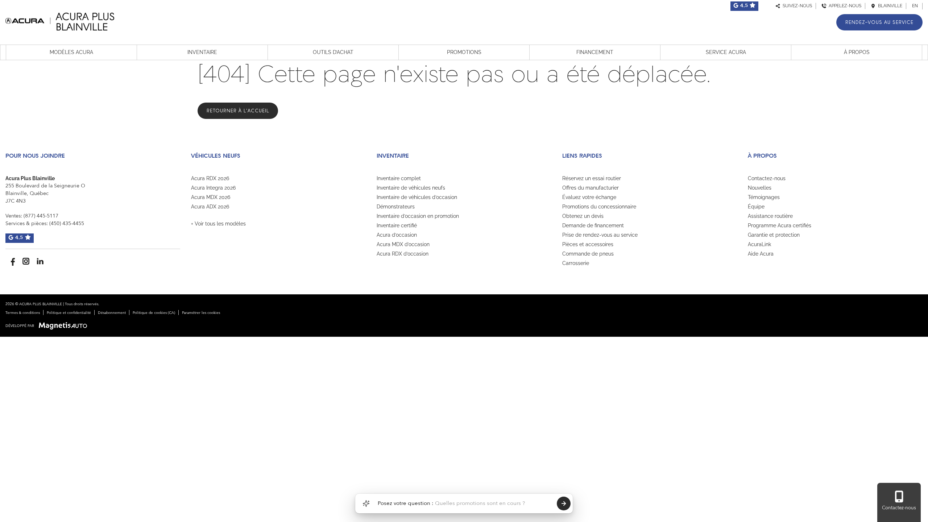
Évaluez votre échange (589, 197)
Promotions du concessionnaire (599, 207)
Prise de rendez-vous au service (600, 235)
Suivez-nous (796, 5)
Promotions (464, 52)
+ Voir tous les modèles (218, 224)
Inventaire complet (399, 178)
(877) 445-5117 (41, 216)
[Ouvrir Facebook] (11, 261)
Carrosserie (575, 263)
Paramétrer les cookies (201, 313)
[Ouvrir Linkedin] (40, 261)
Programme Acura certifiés (779, 225)
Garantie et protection (774, 235)
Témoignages (764, 197)
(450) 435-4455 (66, 223)
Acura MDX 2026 (210, 197)
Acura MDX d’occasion (403, 244)
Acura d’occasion (397, 235)
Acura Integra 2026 (213, 188)
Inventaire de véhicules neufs (411, 188)
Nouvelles (759, 188)
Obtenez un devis (583, 216)
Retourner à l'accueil (238, 110)
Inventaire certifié (397, 225)
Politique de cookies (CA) (154, 313)
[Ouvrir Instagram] (25, 261)
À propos (857, 52)
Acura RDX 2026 (210, 178)
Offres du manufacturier (590, 188)
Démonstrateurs (396, 207)
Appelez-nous (843, 5)
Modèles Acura (71, 52)
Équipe (756, 207)
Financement (594, 52)
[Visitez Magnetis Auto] (65, 326)
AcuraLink (759, 244)
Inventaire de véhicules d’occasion (417, 197)
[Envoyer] (564, 503)
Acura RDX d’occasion (402, 254)
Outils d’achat (333, 52)
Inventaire (202, 52)
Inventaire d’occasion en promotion (418, 216)
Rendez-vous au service (879, 22)
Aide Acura (761, 254)
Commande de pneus (588, 254)
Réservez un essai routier (591, 178)
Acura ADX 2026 (210, 207)
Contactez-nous (767, 178)
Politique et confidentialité (69, 313)
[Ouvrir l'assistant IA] (366, 503)
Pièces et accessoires (587, 244)
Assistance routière (770, 216)
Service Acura (726, 52)
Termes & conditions (22, 313)
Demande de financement (593, 225)
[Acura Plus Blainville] (59, 20)
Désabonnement (112, 313)
